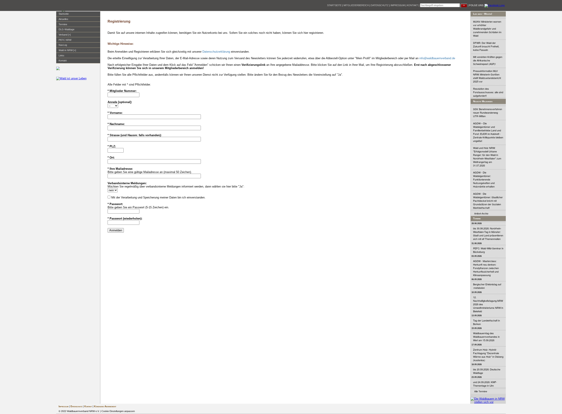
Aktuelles (63, 19)
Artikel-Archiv (481, 213)
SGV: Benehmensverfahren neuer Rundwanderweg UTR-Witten (487, 112)
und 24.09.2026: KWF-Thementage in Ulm (485, 383)
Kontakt (63, 60)
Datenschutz (76, 406)
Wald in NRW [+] (67, 50)
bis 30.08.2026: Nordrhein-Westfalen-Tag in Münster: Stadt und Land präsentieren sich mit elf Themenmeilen (488, 234)
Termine (63, 24)
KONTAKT (412, 5)
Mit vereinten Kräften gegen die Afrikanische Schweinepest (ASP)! (487, 60)
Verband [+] (65, 34)
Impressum (63, 406)
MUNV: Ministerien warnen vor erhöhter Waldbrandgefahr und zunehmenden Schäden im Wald (487, 28)
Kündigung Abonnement (105, 406)
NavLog (63, 45)
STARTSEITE (334, 5)
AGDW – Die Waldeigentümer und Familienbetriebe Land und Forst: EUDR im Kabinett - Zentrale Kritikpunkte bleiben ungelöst (488, 132)
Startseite (64, 13)
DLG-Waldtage (66, 29)
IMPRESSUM (398, 5)
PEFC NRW (65, 40)
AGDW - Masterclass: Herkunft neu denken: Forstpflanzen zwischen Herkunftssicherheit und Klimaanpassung (486, 268)
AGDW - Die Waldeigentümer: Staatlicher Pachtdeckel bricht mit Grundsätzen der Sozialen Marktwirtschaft (488, 200)
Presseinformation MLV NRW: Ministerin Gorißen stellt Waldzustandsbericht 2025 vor (487, 76)
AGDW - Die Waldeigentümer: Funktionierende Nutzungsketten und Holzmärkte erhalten (484, 179)
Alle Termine (480, 391)
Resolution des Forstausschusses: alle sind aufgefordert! (488, 92)
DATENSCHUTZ (380, 5)
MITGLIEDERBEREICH (356, 5)
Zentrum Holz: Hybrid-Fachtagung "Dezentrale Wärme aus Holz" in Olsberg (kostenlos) (488, 355)
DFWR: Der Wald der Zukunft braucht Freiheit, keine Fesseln (486, 46)
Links (61, 55)
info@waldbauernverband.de (437, 58)
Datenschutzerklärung (216, 51)
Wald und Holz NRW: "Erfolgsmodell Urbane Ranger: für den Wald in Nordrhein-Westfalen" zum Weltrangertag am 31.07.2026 (487, 156)
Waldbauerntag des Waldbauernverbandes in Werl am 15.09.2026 (486, 336)
